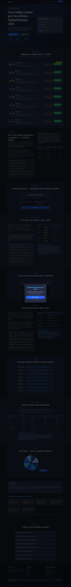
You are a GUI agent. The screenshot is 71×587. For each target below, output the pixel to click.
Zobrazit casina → (35, 297)
